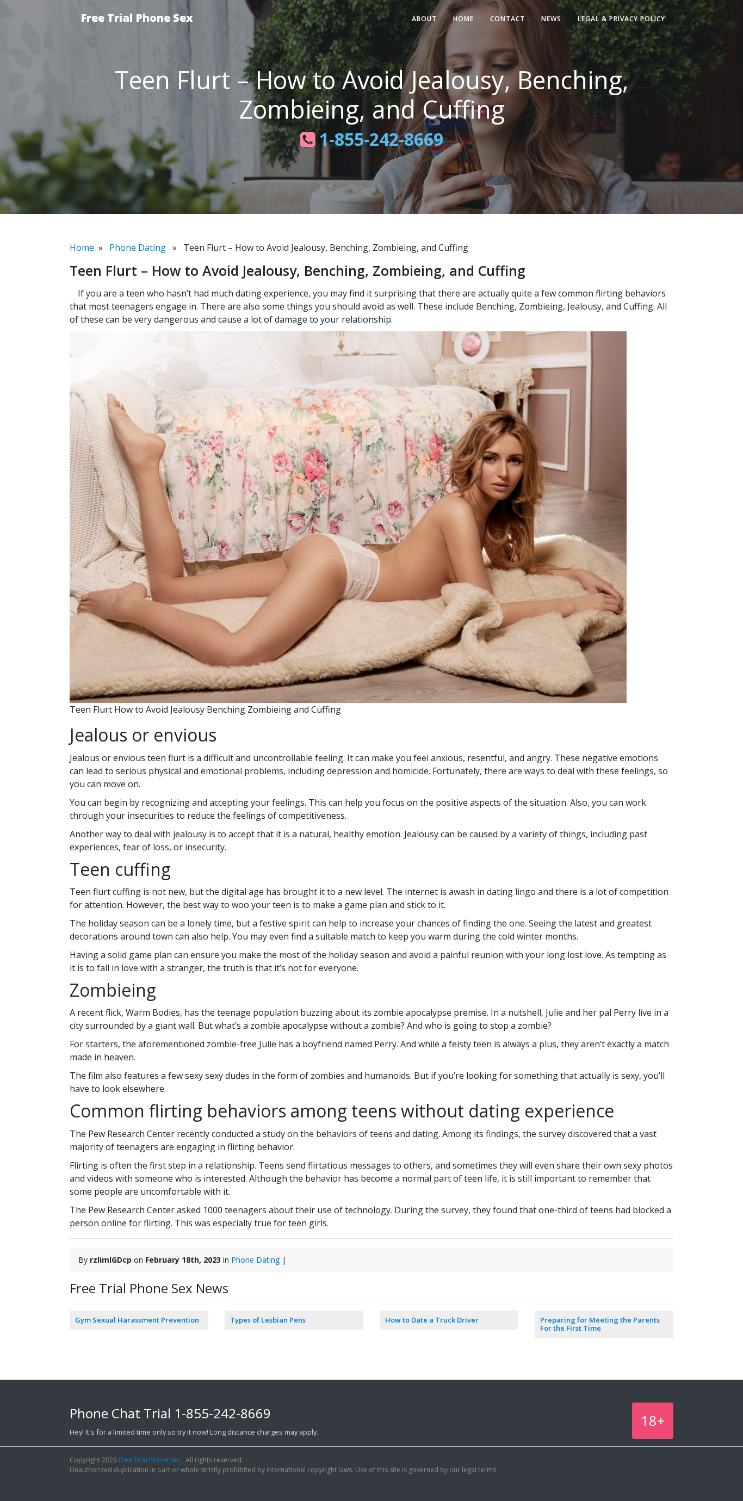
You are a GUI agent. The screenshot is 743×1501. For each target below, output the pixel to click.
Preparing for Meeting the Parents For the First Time (600, 1324)
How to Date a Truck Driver (432, 1320)
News (551, 18)
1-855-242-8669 (379, 139)
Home (463, 18)
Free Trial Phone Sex (137, 17)
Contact (507, 18)
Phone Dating (137, 248)
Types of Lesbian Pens (268, 1320)
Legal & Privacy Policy (621, 18)
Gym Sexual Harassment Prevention (137, 1320)
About (424, 18)
